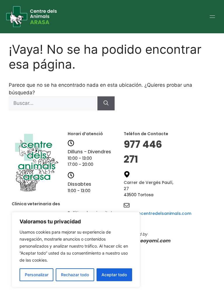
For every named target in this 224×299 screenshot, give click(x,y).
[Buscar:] (53, 103)
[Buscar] (106, 103)
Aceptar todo (114, 274)
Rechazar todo (75, 274)
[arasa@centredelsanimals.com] (127, 205)
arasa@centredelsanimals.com (157, 213)
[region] (76, 249)
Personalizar (36, 274)
